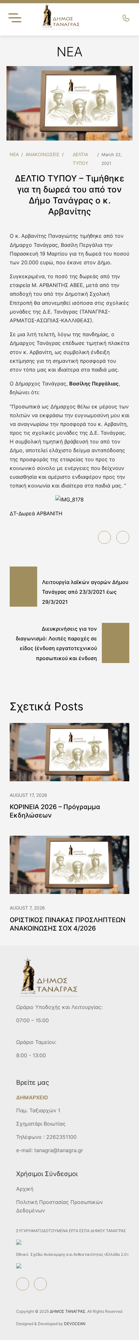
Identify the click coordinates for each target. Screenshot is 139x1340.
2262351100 (61, 1137)
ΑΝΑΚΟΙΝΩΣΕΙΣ (42, 154)
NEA (14, 154)
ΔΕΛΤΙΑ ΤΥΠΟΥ (80, 159)
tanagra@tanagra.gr (58, 1150)
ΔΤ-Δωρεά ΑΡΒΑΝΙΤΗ (36, 513)
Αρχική (24, 1188)
